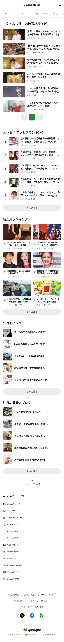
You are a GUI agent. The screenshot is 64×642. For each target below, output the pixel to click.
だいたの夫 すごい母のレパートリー (32, 411)
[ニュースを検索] (60, 5)
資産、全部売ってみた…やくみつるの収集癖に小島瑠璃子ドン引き (43, 33)
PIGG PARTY (12, 545)
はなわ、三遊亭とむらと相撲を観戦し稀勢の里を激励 (43, 76)
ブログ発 (33, 13)
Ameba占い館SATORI (16, 565)
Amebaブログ (13, 524)
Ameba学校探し (14, 579)
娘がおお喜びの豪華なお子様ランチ (31, 447)
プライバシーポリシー (39, 600)
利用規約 (18, 600)
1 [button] (32, 117)
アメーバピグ (12, 538)
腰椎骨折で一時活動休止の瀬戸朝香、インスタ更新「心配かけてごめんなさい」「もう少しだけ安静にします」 (40, 141)
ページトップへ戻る (32, 484)
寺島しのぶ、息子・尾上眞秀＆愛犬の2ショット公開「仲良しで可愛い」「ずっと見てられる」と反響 (41, 181)
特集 (45, 13)
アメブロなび (12, 572)
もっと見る (32, 207)
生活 (55, 13)
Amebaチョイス (14, 504)
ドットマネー (12, 510)
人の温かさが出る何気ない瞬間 (29, 459)
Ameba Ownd (13, 531)
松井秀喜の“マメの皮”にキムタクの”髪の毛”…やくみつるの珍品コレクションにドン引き (43, 62)
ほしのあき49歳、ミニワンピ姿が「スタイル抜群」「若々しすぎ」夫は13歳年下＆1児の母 (18, 246)
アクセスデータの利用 (32, 606)
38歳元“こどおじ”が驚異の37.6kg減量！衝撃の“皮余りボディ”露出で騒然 (19, 302)
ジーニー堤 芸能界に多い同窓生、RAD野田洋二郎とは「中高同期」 (44, 90)
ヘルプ (52, 594)
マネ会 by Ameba (14, 517)
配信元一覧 (13, 594)
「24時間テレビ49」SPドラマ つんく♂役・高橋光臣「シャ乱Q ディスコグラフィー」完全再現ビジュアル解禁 (40, 168)
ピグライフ (11, 558)
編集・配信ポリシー (34, 594)
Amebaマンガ (13, 551)
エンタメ (19, 13)
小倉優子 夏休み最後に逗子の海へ (31, 423)
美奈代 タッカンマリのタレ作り (29, 435)
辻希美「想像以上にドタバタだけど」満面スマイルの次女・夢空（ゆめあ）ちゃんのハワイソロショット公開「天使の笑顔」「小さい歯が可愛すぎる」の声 (40, 197)
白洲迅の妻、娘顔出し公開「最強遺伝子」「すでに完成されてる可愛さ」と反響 (40, 154)
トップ (6, 13)
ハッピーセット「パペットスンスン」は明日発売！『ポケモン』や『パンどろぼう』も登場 (48, 303)
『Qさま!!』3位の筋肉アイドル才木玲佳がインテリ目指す (43, 104)
